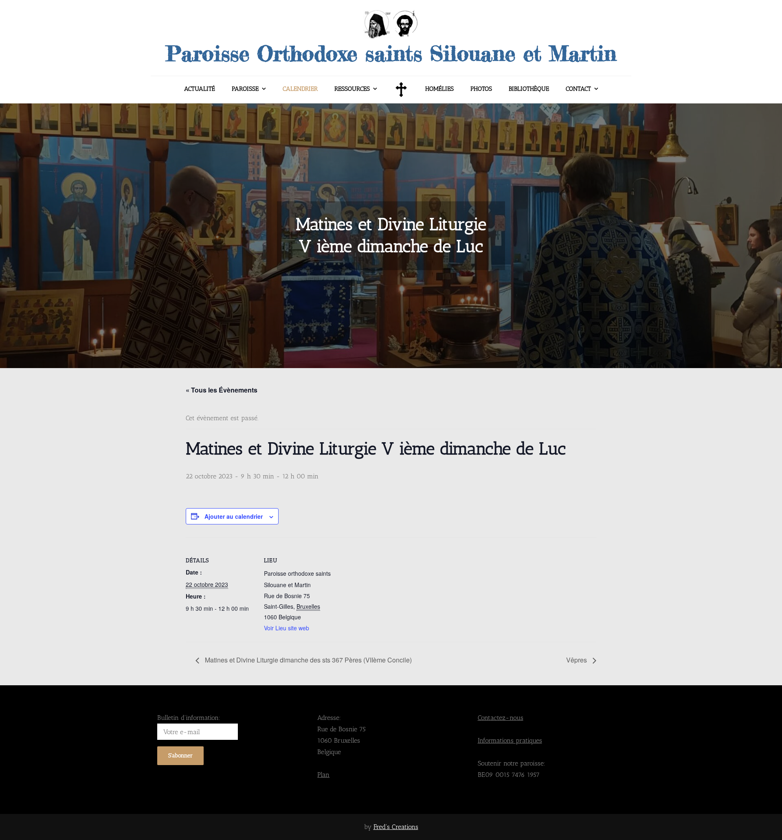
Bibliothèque (529, 88)
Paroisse (245, 88)
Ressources (352, 88)
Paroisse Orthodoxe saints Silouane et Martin (391, 53)
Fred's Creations (395, 827)
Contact (578, 88)
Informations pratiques (510, 740)
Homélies (439, 88)
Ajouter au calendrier (233, 516)
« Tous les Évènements (221, 390)
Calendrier (300, 88)
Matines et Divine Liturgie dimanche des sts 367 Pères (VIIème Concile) (307, 660)
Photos (481, 88)
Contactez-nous (500, 718)
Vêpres (577, 660)
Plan (323, 775)
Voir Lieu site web (286, 628)
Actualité (199, 88)
